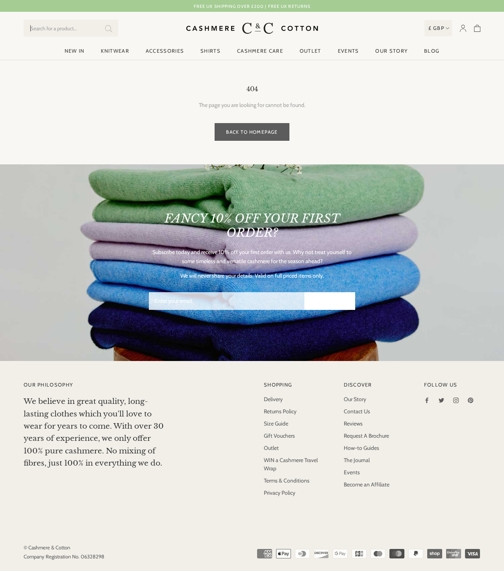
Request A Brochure (366, 435)
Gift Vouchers (279, 435)
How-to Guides (361, 447)
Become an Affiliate (366, 484)
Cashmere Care (260, 51)
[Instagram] (456, 399)
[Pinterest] (470, 399)
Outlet (310, 51)
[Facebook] (427, 399)
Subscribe (330, 301)
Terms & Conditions (286, 480)
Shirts (210, 51)
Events (348, 51)
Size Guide (276, 423)
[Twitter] (441, 399)
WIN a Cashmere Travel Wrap (291, 464)
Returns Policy (280, 411)
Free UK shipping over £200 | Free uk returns (252, 6)
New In (75, 51)
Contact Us (357, 411)
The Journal (357, 460)
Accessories (165, 51)
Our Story (391, 51)
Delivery (273, 399)
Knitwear (115, 51)
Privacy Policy (279, 492)
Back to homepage (252, 132)
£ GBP (436, 28)
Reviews (353, 423)
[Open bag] (477, 28)
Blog (431, 51)
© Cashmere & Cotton (47, 547)
